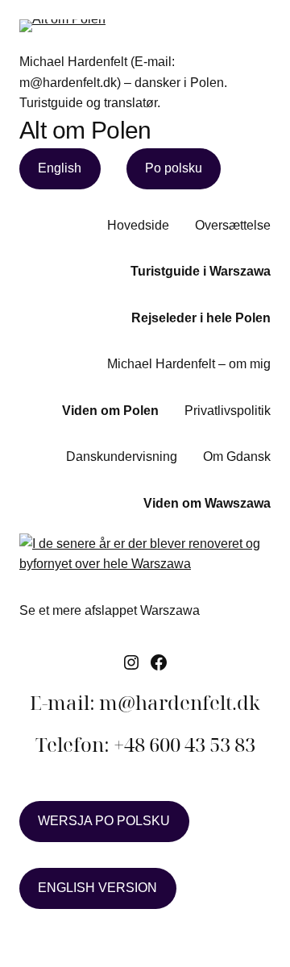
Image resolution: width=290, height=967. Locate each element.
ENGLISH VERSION (97, 887)
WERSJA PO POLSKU (104, 821)
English (59, 168)
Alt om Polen (85, 130)
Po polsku (173, 168)
